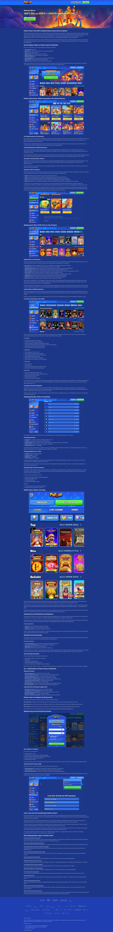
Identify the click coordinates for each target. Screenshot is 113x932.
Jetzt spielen (76, 2)
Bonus (85, 2)
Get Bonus (29, 19)
